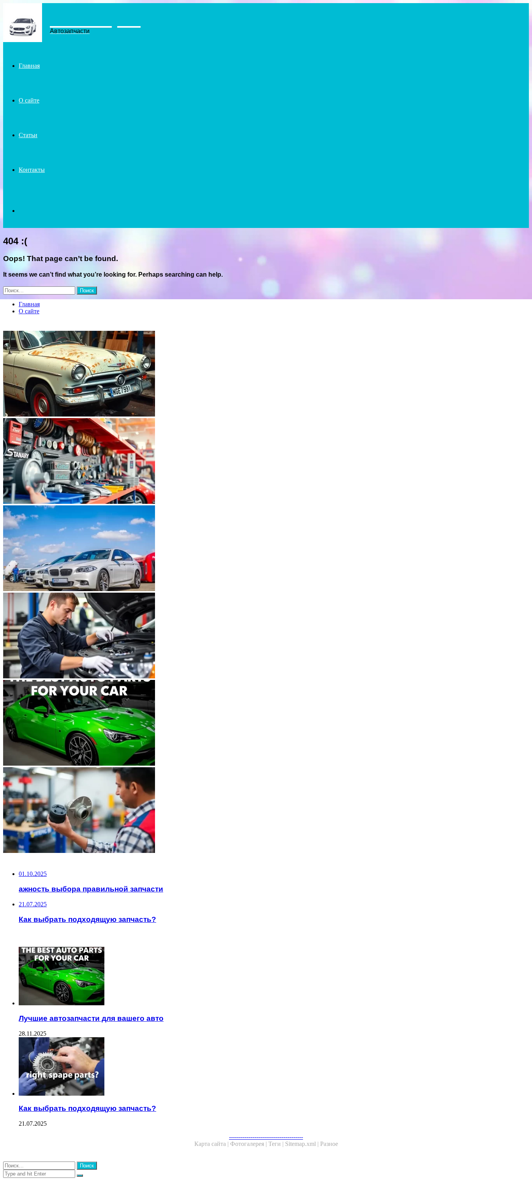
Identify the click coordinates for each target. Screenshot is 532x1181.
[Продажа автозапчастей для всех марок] (236, 461)
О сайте (29, 100)
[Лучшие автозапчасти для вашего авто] (236, 723)
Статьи (28, 135)
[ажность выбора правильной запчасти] (236, 810)
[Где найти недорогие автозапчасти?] (236, 374)
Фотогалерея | (249, 1143)
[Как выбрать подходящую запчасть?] (244, 1067)
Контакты (32, 169)
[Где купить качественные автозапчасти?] (236, 549)
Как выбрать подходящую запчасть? (87, 1108)
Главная (29, 65)
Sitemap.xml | (302, 1143)
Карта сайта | (212, 1143)
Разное (329, 1143)
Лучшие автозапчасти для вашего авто (91, 1018)
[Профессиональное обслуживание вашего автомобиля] (236, 636)
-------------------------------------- (266, 1136)
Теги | (276, 1143)
